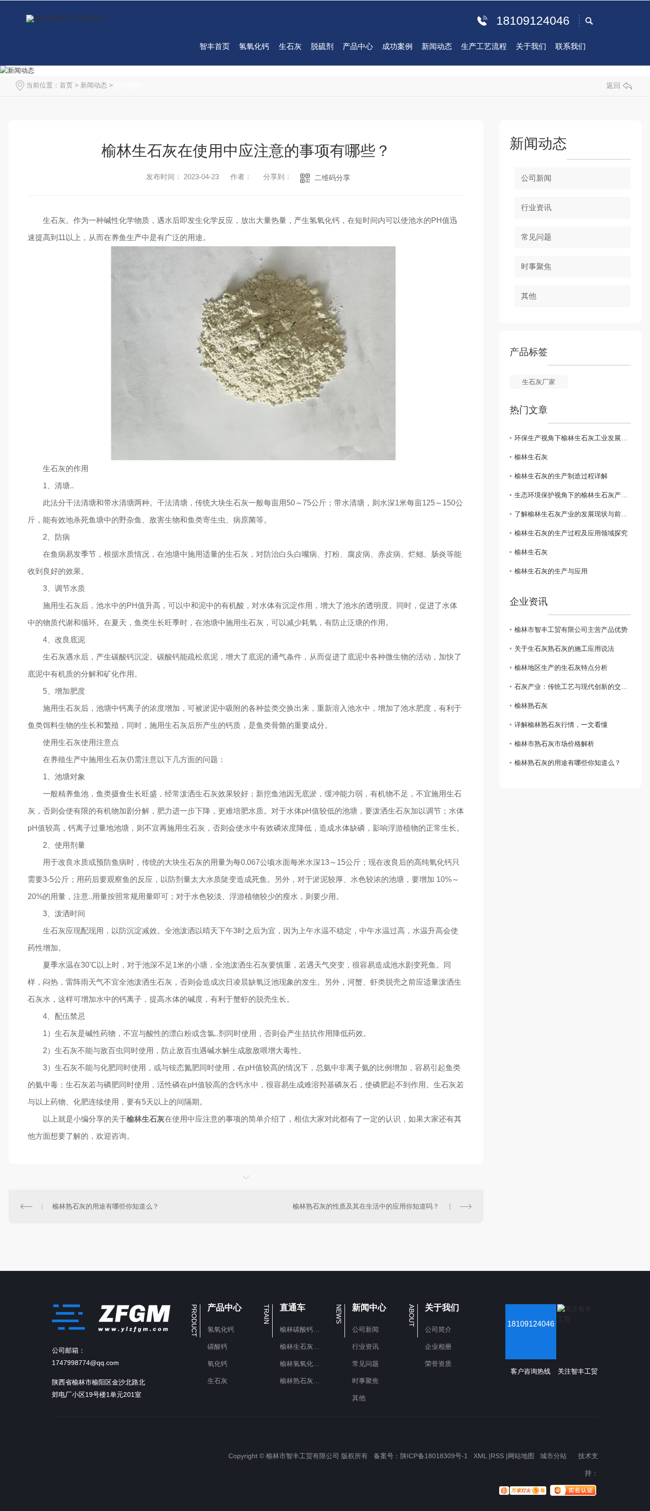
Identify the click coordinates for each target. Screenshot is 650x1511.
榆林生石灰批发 (302, 1346)
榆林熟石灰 (531, 705)
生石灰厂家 (538, 382)
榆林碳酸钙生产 (302, 1329)
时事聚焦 (536, 266)
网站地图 (521, 1456)
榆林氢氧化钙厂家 (302, 1363)
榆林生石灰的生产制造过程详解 (561, 476)
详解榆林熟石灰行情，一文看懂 (561, 724)
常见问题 (536, 237)
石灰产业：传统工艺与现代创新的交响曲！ (572, 686)
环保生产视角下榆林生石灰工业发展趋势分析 (572, 438)
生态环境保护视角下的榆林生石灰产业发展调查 (572, 495)
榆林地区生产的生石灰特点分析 (561, 667)
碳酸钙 (217, 1346)
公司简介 (438, 1329)
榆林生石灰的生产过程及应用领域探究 (571, 533)
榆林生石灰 (531, 457)
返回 (613, 85)
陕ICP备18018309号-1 (434, 1456)
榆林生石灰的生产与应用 (551, 571)
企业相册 (438, 1346)
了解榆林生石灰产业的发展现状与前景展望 (572, 514)
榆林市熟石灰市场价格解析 (554, 743)
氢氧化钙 (220, 1329)
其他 (528, 296)
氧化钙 (217, 1363)
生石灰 (217, 1381)
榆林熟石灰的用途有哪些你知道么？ (105, 1206)
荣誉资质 (438, 1363)
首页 (66, 85)
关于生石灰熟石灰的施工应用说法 (564, 648)
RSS (497, 1456)
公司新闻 (128, 85)
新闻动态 (93, 85)
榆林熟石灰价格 (302, 1381)
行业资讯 (536, 207)
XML (480, 1456)
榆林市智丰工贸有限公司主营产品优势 (571, 629)
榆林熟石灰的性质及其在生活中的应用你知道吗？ (366, 1206)
